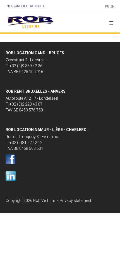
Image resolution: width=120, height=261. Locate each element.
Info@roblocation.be (26, 6)
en (112, 6)
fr (107, 6)
